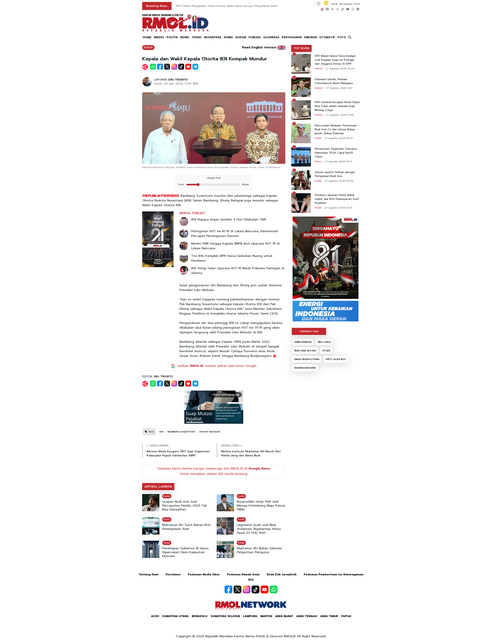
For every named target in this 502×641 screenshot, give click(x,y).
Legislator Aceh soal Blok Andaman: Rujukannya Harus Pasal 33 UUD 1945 (259, 529)
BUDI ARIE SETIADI (305, 350)
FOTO (341, 37)
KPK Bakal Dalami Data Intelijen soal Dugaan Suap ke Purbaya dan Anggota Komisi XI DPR (335, 60)
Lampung (250, 616)
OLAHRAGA (271, 37)
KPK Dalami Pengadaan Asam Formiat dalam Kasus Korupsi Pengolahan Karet (227, 6)
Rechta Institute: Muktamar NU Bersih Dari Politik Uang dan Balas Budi (251, 453)
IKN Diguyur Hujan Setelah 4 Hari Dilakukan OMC (229, 219)
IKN (161, 431)
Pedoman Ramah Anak (243, 574)
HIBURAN (310, 37)
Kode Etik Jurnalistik (282, 574)
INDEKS (159, 37)
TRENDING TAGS (309, 331)
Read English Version (259, 47)
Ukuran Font (214, 178)
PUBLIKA (254, 37)
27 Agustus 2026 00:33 (339, 138)
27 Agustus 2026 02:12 (338, 207)
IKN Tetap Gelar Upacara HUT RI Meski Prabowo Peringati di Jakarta (237, 270)
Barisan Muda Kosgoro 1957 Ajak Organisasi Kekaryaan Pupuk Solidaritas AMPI (178, 453)
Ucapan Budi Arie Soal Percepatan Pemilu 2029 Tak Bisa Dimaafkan (184, 505)
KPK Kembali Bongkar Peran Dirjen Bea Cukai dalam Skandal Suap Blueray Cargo (337, 106)
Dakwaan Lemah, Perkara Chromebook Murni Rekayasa (334, 81)
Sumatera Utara (175, 616)
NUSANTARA (212, 37)
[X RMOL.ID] (237, 589)
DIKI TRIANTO (178, 80)
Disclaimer (173, 574)
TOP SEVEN (301, 48)
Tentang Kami (148, 574)
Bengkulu (199, 616)
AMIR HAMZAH (303, 342)
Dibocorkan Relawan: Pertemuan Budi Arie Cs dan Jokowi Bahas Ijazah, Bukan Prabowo (336, 129)
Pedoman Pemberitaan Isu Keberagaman (333, 574)
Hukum (319, 68)
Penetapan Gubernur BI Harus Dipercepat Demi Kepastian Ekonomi (185, 552)
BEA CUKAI (324, 342)
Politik (148, 47)
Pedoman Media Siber (204, 574)
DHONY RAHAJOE (209, 431)
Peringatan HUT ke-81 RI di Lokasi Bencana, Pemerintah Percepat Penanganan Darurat (234, 233)
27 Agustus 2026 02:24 (340, 68)
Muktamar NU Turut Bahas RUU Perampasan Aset (186, 527)
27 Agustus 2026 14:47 (338, 161)
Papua (346, 616)
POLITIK (172, 37)
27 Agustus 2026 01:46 (340, 115)
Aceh (155, 616)
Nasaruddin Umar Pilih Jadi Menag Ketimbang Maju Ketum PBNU (261, 505)
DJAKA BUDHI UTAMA (306, 359)
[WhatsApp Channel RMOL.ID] (273, 589)
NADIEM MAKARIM (305, 368)
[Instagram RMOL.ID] (246, 589)
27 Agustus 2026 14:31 (339, 88)
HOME (147, 37)
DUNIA (228, 37)
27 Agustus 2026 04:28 (339, 181)
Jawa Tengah (306, 616)
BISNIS (184, 37)
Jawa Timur (329, 616)
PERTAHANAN (292, 37)
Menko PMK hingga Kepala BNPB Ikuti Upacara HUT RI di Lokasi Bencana (235, 246)
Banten (266, 616)
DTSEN (326, 350)
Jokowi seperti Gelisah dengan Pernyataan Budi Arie (335, 174)
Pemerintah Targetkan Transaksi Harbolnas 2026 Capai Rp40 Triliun (336, 153)
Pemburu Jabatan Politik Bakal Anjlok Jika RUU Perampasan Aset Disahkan (337, 199)
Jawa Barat (284, 616)
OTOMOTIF (327, 37)
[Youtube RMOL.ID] (264, 589)
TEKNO (197, 37)
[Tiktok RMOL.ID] (255, 589)
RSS (251, 580)
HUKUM (240, 37)
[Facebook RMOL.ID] (228, 589)
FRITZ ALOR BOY (336, 359)
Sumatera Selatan (225, 616)
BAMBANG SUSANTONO (181, 431)
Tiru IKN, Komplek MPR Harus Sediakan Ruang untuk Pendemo (232, 258)
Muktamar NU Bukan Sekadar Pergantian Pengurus (259, 550)
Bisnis (318, 161)
